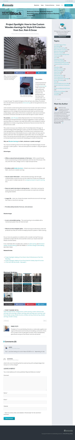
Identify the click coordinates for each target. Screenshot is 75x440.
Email (5, 399)
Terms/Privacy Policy (68, 433)
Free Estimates (68, 5)
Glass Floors (57, 73)
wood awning (42, 86)
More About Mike (57, 122)
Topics (42, 5)
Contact (58, 5)
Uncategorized (57, 93)
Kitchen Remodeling (59, 80)
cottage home (19, 311)
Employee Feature (58, 59)
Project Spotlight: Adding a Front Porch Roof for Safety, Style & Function (24, 260)
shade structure (18, 168)
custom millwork (36, 311)
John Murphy (14, 118)
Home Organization (58, 77)
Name (6, 393)
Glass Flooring (57, 72)
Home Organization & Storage (61, 78)
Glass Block (56, 67)
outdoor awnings (21, 313)
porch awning (41, 180)
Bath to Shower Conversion (60, 49)
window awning (28, 315)
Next (45, 320)
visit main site (5, 1)
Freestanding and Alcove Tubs (61, 62)
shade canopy (11, 315)
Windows (56, 94)
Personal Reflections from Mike (61, 83)
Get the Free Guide (62, 36)
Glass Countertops (58, 70)
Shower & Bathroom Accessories (62, 85)
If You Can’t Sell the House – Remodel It (15, 262)
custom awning (27, 311)
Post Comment (9, 418)
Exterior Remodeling (35, 33)
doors (30, 33)
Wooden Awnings (13, 141)
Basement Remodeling (59, 48)
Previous (6, 320)
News (55, 82)
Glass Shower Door (58, 75)
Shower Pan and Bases (59, 91)
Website (6, 406)
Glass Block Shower (58, 69)
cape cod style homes (9, 311)
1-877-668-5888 (69, 1)
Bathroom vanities (58, 52)
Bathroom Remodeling (59, 51)
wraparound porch (31, 180)
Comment (6, 375)
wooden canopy (13, 316)
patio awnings (30, 313)
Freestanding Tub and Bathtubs (61, 64)
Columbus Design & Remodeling (35, 245)
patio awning (32, 243)
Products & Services (49, 5)
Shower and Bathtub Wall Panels (62, 88)
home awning (26, 103)
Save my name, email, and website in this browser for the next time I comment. (22, 413)
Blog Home (36, 5)
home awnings (12, 313)
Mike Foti (17, 33)
